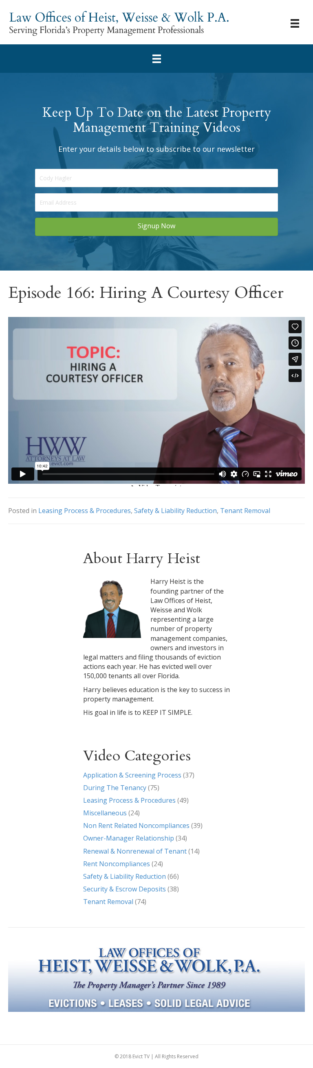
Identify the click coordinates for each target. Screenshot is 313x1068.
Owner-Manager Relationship (128, 838)
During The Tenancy (114, 787)
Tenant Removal (245, 510)
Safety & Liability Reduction (175, 510)
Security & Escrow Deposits (124, 889)
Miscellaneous (105, 812)
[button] (156, 227)
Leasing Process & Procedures (84, 510)
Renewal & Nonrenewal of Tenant (135, 851)
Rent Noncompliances (116, 863)
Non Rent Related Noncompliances (136, 825)
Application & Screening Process (132, 775)
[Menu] (295, 23)
